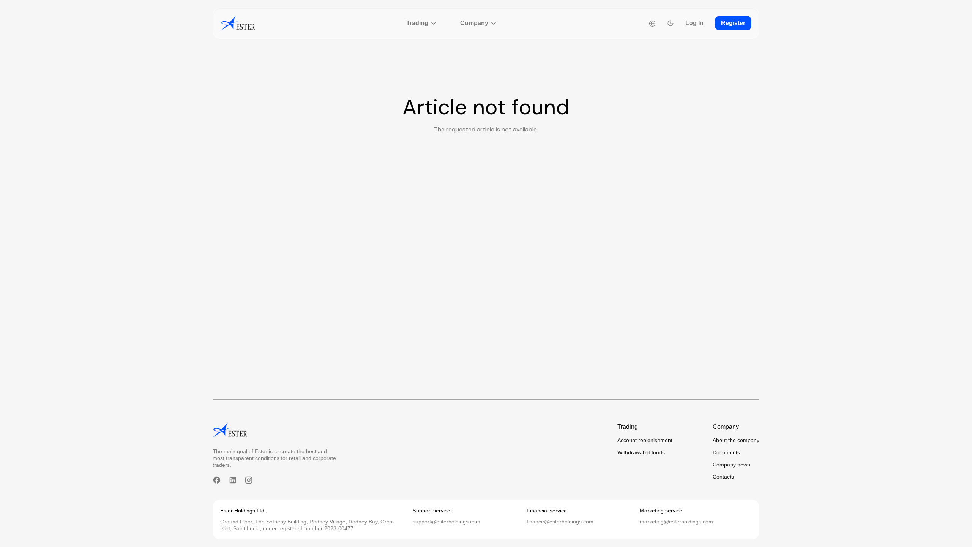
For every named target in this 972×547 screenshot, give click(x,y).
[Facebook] (217, 480)
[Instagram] (249, 480)
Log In (694, 23)
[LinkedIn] (233, 480)
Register (733, 23)
